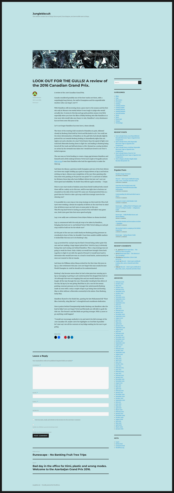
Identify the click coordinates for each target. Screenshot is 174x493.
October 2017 (119, 341)
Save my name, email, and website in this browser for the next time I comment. (58, 420)
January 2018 (119, 335)
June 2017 (118, 347)
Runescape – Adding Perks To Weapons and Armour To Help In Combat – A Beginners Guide (128, 208)
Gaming (118, 104)
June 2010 (118, 404)
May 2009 (118, 423)
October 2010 (119, 398)
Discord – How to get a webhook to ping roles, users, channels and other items (128, 263)
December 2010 (120, 394)
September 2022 (120, 299)
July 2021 (118, 305)
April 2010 (118, 408)
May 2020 (118, 322)
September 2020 (120, 316)
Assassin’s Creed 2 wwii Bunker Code (126, 201)
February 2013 (120, 371)
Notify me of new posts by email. (42, 432)
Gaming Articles (120, 106)
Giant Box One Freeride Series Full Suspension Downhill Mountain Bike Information (126, 187)
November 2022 (120, 297)
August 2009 (119, 419)
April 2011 (118, 389)
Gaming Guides (120, 107)
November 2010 (120, 396)
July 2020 (118, 320)
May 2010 (118, 406)
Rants (117, 117)
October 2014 (119, 364)
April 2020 (119, 324)
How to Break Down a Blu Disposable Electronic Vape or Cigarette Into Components (126, 143)
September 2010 (120, 400)
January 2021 (119, 312)
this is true (58, 161)
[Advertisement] (87, 35)
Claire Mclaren (37, 97)
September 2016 (120, 352)
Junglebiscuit (41, 13)
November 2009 (120, 415)
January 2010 (119, 413)
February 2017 (120, 348)
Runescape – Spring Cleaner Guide (126, 235)
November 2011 (120, 381)
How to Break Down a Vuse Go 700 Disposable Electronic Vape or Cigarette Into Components (128, 155)
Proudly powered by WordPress (51, 485)
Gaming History (120, 109)
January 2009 (119, 429)
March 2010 (119, 410)
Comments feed (120, 446)
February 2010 (120, 411)
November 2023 (120, 291)
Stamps (118, 121)
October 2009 (119, 417)
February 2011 (120, 390)
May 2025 (118, 285)
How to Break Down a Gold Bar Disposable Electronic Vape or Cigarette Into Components (128, 149)
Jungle (117, 261)
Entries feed (119, 444)
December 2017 (120, 337)
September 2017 (120, 343)
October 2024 (119, 287)
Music (117, 115)
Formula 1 (35, 102)
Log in (117, 442)
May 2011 (118, 387)
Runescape (119, 119)
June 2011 (118, 385)
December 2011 (120, 379)
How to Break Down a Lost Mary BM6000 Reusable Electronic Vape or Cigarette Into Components (128, 138)
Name (35, 392)
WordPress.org (120, 447)
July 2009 (118, 421)
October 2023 (119, 293)
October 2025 (119, 284)
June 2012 (118, 373)
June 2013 (118, 369)
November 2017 (120, 339)
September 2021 (120, 303)
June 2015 (118, 362)
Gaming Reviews (120, 111)
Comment (37, 365)
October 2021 (119, 301)
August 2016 (119, 354)
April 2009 (119, 425)
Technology (119, 123)
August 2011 (119, 383)
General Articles (120, 113)
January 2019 (119, 326)
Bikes (117, 96)
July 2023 (118, 295)
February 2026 (120, 282)
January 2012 (119, 377)
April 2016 (119, 360)
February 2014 (120, 368)
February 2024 (120, 289)
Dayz (117, 98)
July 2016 (118, 356)
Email (35, 401)
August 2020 (119, 318)
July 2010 (118, 402)
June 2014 (118, 366)
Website (36, 410)
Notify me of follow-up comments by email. (45, 427)
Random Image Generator (123, 174)
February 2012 (120, 375)
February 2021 (120, 310)
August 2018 (119, 329)
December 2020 (120, 314)
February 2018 (120, 333)
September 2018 (120, 327)
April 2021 (118, 308)
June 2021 (118, 306)
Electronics (119, 100)
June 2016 (118, 358)
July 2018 (118, 331)
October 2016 (119, 350)
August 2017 (119, 345)
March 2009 (119, 427)
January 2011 (119, 392)
